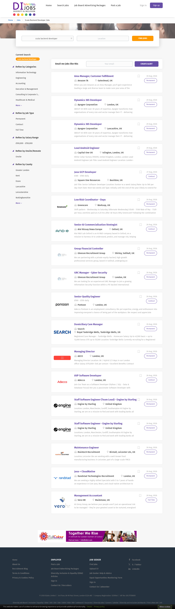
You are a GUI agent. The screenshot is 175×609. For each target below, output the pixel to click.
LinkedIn (135, 569)
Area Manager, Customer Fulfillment (94, 76)
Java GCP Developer (85, 172)
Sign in (143, 5)
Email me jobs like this (66, 63)
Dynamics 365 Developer (88, 100)
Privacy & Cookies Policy (23, 578)
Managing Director (84, 351)
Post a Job (55, 564)
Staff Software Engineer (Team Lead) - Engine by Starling (105, 399)
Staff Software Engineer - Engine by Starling (98, 423)
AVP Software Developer (87, 375)
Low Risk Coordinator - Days (90, 199)
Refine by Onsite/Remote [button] (28, 151)
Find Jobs (142, 38)
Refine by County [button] (23, 164)
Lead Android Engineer (86, 148)
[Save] (138, 76)
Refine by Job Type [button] (24, 113)
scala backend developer (27, 59)
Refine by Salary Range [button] (27, 137)
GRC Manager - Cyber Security (90, 272)
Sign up (156, 5)
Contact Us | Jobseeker (100, 587)
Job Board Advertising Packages (65, 569)
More (18, 105)
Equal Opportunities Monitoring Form (106, 578)
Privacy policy (99, 606)
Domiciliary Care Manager (88, 324)
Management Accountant (88, 495)
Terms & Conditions (20, 573)
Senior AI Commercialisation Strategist (95, 224)
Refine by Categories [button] (25, 66)
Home (10, 20)
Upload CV (94, 569)
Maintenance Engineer (86, 447)
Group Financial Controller (88, 248)
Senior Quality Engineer (87, 296)
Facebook (136, 560)
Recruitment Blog (20, 569)
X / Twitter (136, 564)
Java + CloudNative (84, 471)
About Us (16, 564)
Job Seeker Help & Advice (101, 573)
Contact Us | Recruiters (61, 585)
